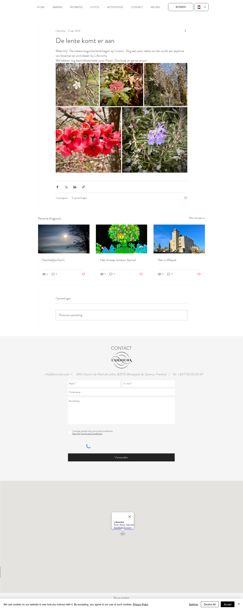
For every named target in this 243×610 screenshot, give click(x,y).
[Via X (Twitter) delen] (66, 187)
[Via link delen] (83, 187)
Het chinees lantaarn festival (118, 260)
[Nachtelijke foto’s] (63, 239)
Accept (227, 604)
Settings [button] (193, 604)
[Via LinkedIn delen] (74, 187)
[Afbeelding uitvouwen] (77, 84)
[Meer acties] (185, 31)
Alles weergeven (197, 218)
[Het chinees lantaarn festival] (121, 239)
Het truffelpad (167, 260)
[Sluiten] (239, 604)
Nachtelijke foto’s (53, 260)
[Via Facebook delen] (57, 187)
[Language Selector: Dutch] (201, 7)
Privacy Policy (140, 604)
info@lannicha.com (56, 374)
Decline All (210, 604)
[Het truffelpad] (179, 239)
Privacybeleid (121, 598)
